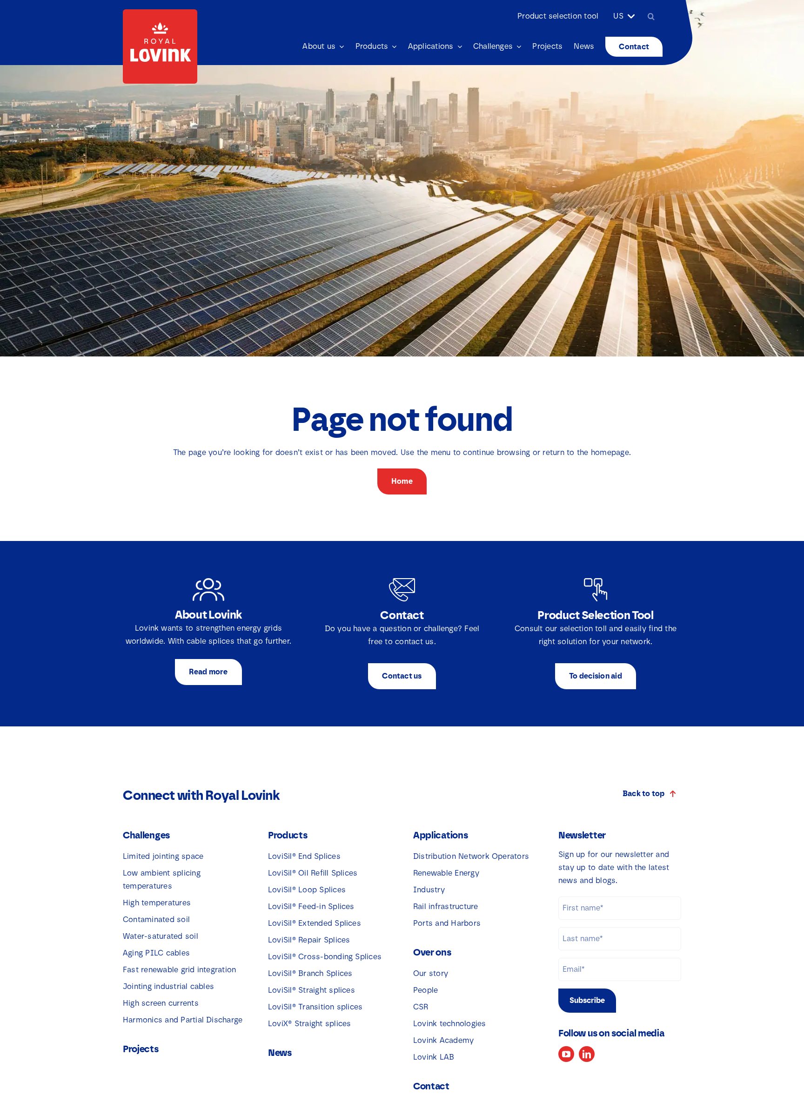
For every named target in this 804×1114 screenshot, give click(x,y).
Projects (141, 1049)
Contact (431, 1086)
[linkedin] (587, 1054)
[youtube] (566, 1054)
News (280, 1052)
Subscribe (587, 1000)
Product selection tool (557, 16)
